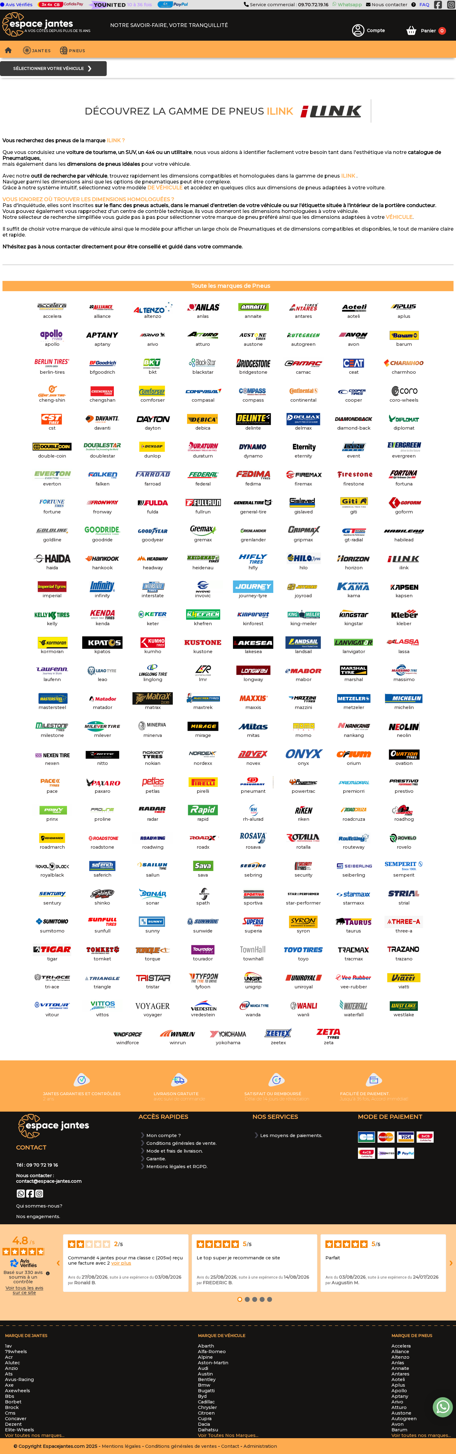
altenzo (400, 1357)
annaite (400, 1368)
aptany (399, 1396)
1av (8, 1346)
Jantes (41, 50)
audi (203, 1368)
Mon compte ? (163, 1135)
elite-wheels (19, 1430)
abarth (206, 1346)
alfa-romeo (212, 1351)
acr (9, 1357)
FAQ (424, 5)
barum (399, 1430)
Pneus (77, 50)
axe (9, 1385)
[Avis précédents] (58, 1263)
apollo (399, 1390)
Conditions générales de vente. (181, 1143)
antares (400, 1374)
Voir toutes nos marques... (35, 1435)
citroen (206, 1413)
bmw (204, 1385)
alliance (400, 1351)
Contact (230, 1446)
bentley (207, 1379)
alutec (12, 1363)
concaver (15, 1418)
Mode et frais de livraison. (174, 1151)
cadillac (206, 1402)
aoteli (398, 1379)
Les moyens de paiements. (291, 1135)
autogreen (404, 1418)
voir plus (121, 1263)
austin (205, 1374)
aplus (398, 1385)
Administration (260, 1446)
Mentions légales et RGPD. (177, 1166)
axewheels (17, 1390)
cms (10, 1413)
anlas (397, 1363)
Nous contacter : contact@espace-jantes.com (49, 1178)
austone (401, 1413)
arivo (397, 1402)
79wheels (16, 1351)
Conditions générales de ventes (181, 1446)
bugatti (206, 1390)
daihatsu (208, 1430)
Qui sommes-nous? (39, 1206)
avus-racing (19, 1379)
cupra (205, 1418)
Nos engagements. (38, 1216)
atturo (399, 1407)
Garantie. (156, 1159)
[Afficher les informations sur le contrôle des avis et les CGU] (47, 1273)
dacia (204, 1424)
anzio (11, 1368)
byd (202, 1396)
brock (12, 1407)
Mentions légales (121, 1446)
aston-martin (213, 1363)
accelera (401, 1346)
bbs (9, 1396)
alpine (205, 1357)
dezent (13, 1424)
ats (9, 1374)
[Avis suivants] (451, 1263)
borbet (13, 1402)
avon (397, 1424)
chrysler (207, 1407)
